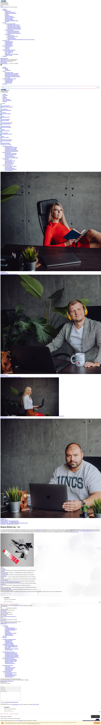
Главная (4, 9)
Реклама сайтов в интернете (8, 658)
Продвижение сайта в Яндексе (13, 24)
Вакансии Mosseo (8, 634)
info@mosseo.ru (3, 61)
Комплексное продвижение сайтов (12, 75)
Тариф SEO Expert (8, 44)
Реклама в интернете (7, 152)
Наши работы (8, 11)
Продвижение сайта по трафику (13, 27)
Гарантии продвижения (10, 17)
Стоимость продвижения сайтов (9, 78)
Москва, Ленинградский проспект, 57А (8, 616)
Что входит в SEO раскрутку (11, 672)
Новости (7, 21)
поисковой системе (38, 529)
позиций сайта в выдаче (73, 531)
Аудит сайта (7, 77)
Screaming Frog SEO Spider (5, 588)
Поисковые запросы (4, 579)
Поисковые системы (18, 522)
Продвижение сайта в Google (13, 25)
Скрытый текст (3, 575)
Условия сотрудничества (10, 12)
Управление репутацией (10, 663)
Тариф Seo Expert (8, 82)
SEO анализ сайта (11, 37)
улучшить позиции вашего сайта (85, 530)
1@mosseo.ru (20, 720)
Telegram (5, 62)
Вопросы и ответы (9, 18)
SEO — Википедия (9, 52)
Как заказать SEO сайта (10, 675)
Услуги (4, 22)
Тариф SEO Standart (9, 42)
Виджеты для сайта (9, 662)
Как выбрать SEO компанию (11, 674)
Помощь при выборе (7, 165)
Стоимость (5, 97)
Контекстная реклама (9, 30)
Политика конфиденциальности (6, 681)
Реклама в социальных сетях (11, 661)
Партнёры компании (9, 19)
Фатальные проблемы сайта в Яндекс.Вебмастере (10, 582)
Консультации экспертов (8, 665)
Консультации (8, 34)
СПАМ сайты (3, 569)
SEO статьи (7, 48)
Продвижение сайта (9, 72)
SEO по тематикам (9, 676)
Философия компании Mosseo (11, 628)
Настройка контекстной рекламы (14, 33)
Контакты (5, 56)
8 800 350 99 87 (3, 59)
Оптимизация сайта (9, 51)
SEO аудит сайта (10, 35)
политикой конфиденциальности (33, 723)
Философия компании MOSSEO (11, 20)
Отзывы (6, 14)
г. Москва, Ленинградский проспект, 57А (8, 622)
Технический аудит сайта (12, 36)
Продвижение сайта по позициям (14, 26)
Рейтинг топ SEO (8, 55)
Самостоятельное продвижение (9, 50)
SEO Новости (8, 46)
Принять (97, 723)
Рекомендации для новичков (8, 644)
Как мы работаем (8, 673)
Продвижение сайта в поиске (9, 651)
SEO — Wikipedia (6, 99)
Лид (1, 586)
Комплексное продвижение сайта (14, 28)
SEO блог (7, 47)
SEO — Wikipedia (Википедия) (11, 646)
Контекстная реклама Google (13, 32)
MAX (1, 62)
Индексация (2, 584)
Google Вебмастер (4, 573)
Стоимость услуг (6, 40)
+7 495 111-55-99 (3, 606)
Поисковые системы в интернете (11, 54)
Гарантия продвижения (9, 627)
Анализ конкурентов (11, 38)
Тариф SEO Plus (8, 43)
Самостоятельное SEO (7, 100)
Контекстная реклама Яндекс (13, 31)
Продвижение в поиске (7, 146)
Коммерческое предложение (10, 13)
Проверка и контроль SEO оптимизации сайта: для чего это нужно (20, 39)
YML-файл (2, 571)
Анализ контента (8, 670)
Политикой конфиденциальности (11, 702)
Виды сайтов (7, 53)
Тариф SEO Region (9, 41)
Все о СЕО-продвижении (8, 45)
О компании (5, 10)
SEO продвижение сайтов (10, 23)
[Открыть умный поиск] (98, 87)
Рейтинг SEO (25, 522)
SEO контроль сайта (9, 669)
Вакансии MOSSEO (9, 16)
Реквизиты (7, 15)
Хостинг (2, 577)
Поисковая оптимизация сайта (11, 645)
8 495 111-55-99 (3, 7)
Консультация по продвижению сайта (12, 76)
